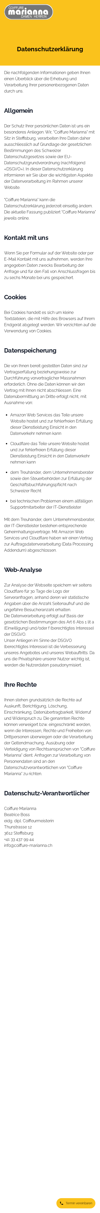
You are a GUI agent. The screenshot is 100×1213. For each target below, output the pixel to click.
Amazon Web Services (31, 415)
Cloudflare (19, 443)
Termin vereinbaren (79, 1203)
